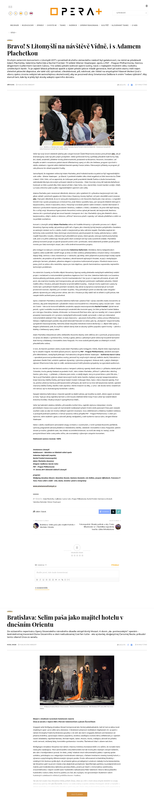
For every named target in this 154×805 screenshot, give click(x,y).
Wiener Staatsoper (54, 502)
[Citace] (56, 579)
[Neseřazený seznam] (52, 579)
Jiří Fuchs (10, 84)
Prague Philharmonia (79, 499)
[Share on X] (113, 511)
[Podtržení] (43, 579)
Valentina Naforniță (40, 502)
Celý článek (77, 794)
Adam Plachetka (48, 499)
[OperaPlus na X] (15, 13)
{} (65, 579)
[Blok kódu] (59, 579)
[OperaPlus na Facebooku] (10, 13)
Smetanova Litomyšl (105, 499)
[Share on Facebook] (128, 85)
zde (113, 154)
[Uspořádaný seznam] (49, 579)
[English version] (31, 13)
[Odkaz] (62, 579)
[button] (146, 6)
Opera (10, 40)
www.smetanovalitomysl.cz (44, 486)
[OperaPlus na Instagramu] (26, 13)
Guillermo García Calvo (63, 499)
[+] (68, 579)
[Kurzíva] (40, 579)
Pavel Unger (11, 644)
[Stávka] (46, 579)
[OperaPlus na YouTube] (21, 13)
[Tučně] (37, 579)
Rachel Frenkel (92, 499)
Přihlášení (115, 565)
